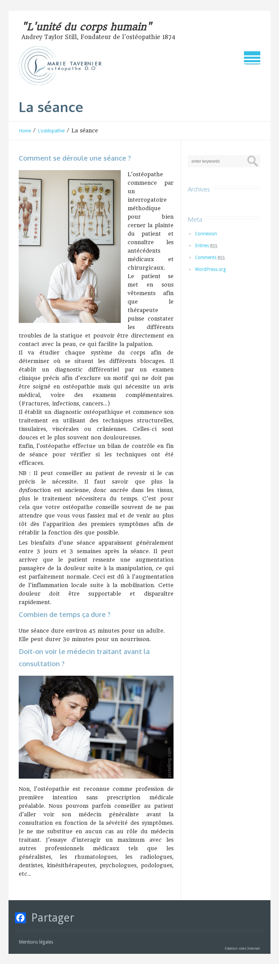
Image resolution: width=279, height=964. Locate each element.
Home (25, 130)
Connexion (206, 233)
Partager (52, 918)
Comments (210, 257)
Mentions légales (36, 942)
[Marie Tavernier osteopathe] (65, 65)
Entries (206, 245)
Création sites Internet (243, 948)
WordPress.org (210, 269)
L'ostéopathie (51, 130)
